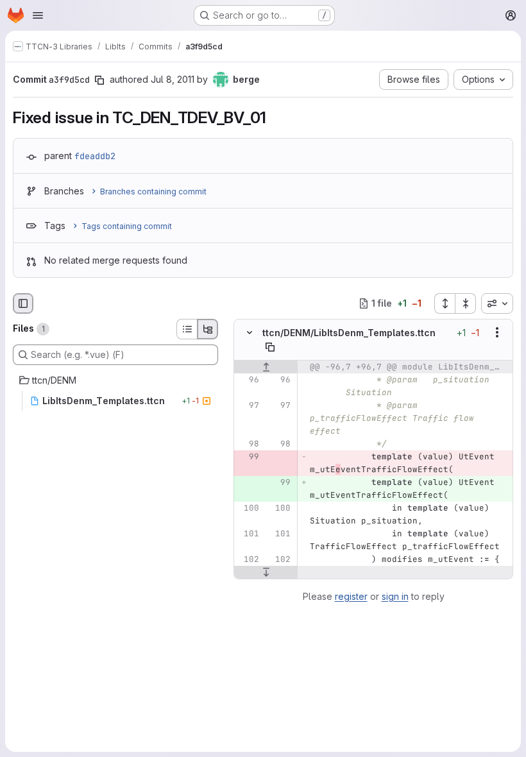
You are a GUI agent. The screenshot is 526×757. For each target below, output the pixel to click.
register (351, 596)
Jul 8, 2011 (172, 79)
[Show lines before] (266, 367)
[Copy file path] (270, 347)
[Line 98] (248, 444)
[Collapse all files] (465, 303)
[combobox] (497, 303)
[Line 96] (248, 379)
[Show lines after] (266, 572)
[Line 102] (248, 559)
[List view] (186, 329)
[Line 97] (248, 405)
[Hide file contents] (249, 332)
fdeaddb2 (94, 156)
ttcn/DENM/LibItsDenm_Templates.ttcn (349, 332)
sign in (395, 596)
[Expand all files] (444, 303)
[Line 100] (248, 508)
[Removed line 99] (248, 456)
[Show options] (497, 332)
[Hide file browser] (23, 303)
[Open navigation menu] (38, 15)
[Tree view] (208, 329)
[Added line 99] (280, 482)
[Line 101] (248, 533)
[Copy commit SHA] (99, 80)
